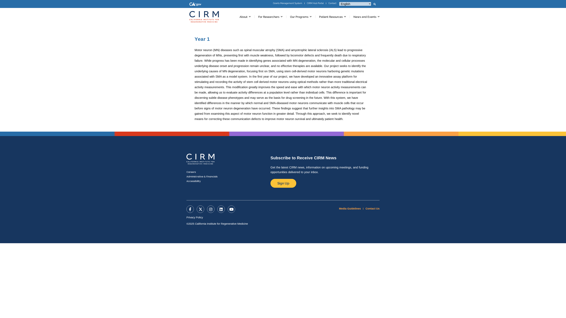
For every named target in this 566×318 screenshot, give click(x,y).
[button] (374, 4)
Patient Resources (331, 16)
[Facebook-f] (190, 209)
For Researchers (268, 16)
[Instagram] (210, 209)
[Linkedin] (221, 209)
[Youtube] (231, 209)
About (243, 16)
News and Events (364, 16)
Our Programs (299, 16)
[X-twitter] (200, 209)
